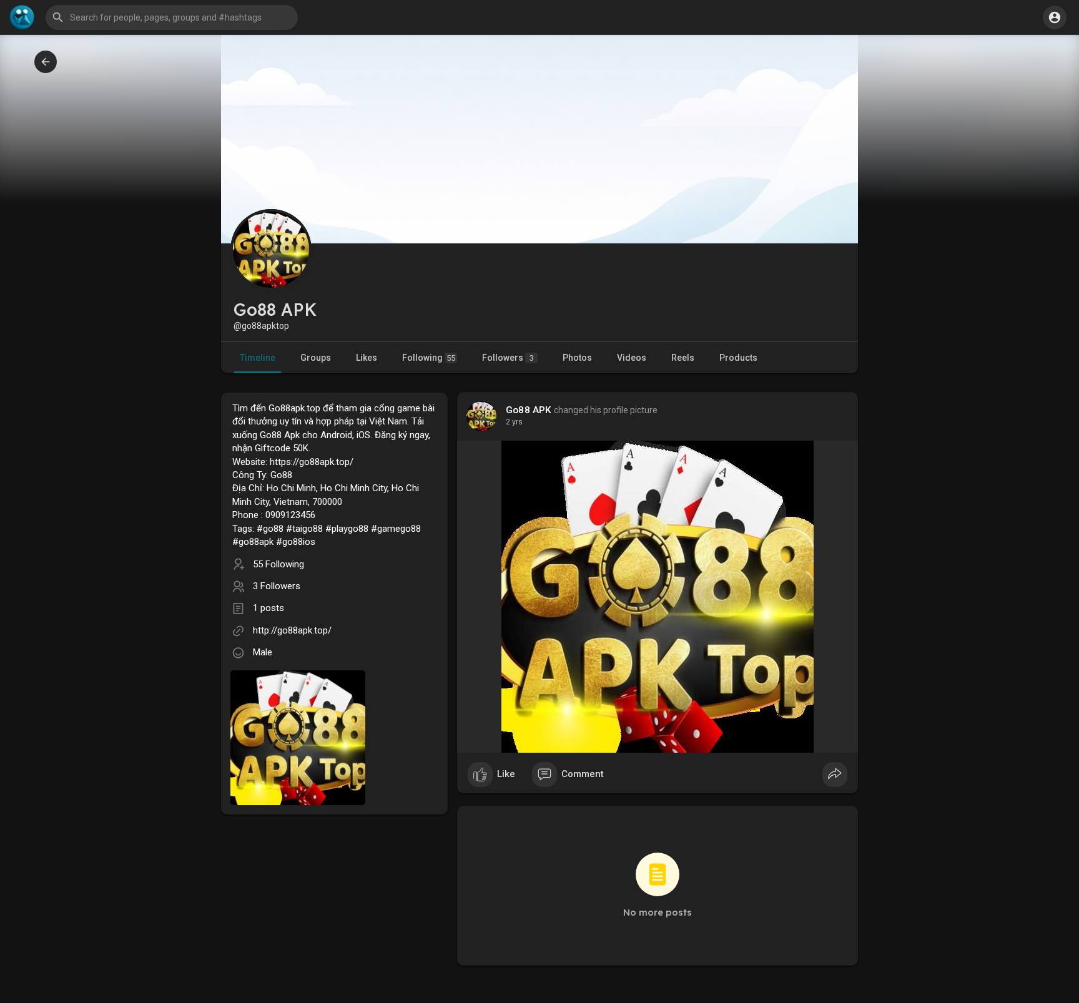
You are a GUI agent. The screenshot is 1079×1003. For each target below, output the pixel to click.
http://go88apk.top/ (292, 630)
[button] (1055, 17)
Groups (315, 358)
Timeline (257, 358)
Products (738, 358)
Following (428, 358)
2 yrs (514, 422)
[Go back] (45, 62)
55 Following (278, 564)
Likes (366, 358)
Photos (577, 358)
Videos (631, 358)
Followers (508, 358)
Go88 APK (529, 410)
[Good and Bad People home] (21, 17)
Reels (682, 358)
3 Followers (276, 586)
